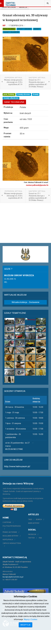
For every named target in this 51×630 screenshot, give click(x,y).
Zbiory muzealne (9, 7)
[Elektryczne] (9, 372)
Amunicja (23, 7)
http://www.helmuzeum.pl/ (17, 466)
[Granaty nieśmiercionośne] (41, 365)
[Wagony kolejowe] (9, 343)
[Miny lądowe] (20, 328)
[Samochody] (20, 336)
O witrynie (7, 522)
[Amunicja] (30, 319)
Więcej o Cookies (30, 619)
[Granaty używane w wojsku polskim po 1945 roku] (9, 365)
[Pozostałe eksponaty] (30, 343)
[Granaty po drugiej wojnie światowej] (9, 357)
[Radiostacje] (41, 372)
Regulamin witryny (10, 536)
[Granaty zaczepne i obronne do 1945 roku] (41, 350)
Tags (30, 519)
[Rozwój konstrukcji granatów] (41, 343)
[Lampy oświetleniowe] (30, 336)
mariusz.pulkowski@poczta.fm (37, 185)
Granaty (37, 29)
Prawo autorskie (10, 532)
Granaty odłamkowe (11, 32)
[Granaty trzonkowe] (41, 357)
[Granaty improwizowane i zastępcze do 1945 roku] (20, 350)
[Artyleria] (41, 321)
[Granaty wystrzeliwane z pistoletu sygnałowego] (20, 365)
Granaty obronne (24, 29)
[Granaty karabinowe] (30, 365)
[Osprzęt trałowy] (41, 328)
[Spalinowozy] (41, 336)
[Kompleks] (9, 321)
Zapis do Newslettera (12, 543)
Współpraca (8, 540)
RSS (40, 538)
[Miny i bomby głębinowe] (30, 328)
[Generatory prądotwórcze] (9, 328)
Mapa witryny (33, 523)
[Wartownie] (20, 321)
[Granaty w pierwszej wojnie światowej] (9, 350)
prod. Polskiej (9, 29)
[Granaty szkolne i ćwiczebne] (30, 357)
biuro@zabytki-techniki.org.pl (13, 577)
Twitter (31, 538)
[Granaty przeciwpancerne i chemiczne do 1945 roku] (30, 350)
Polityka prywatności (12, 526)
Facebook (32, 534)
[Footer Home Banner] (25, 591)
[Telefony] (9, 379)
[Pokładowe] (9, 336)
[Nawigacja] (30, 372)
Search (39, 519)
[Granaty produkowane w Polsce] (20, 357)
